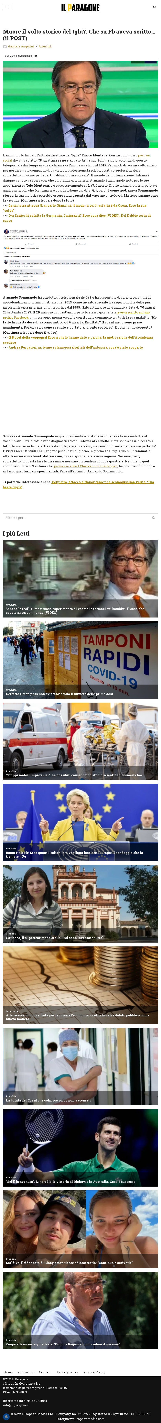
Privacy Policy (68, 1372)
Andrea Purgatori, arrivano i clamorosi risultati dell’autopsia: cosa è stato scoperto (75, 347)
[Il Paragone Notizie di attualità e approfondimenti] (80, 7)
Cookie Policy (94, 1372)
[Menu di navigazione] (7, 7)
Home (8, 1372)
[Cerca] (154, 6)
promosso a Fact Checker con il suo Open (85, 466)
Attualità (45, 46)
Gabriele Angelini (21, 46)
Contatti (45, 1372)
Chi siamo (26, 1372)
